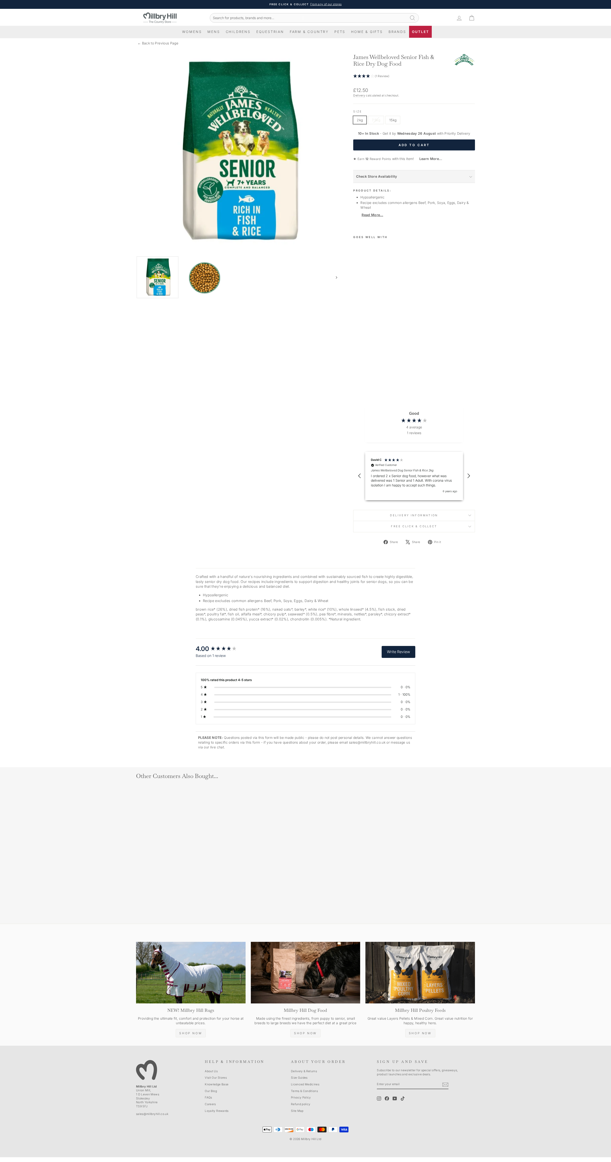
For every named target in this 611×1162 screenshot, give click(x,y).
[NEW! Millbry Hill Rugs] (191, 972)
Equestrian (270, 32)
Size (357, 111)
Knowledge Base (216, 1084)
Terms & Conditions (304, 1091)
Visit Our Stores (216, 1077)
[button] (414, 76)
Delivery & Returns (304, 1071)
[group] (221, 649)
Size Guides (299, 1077)
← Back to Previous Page (157, 43)
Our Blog (211, 1091)
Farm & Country (309, 32)
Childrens (238, 32)
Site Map (297, 1111)
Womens (192, 32)
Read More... (372, 215)
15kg (392, 120)
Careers (210, 1104)
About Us (211, 1071)
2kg (360, 120)
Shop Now (190, 1033)
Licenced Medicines (305, 1084)
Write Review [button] (398, 651)
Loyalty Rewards (216, 1111)
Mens (213, 32)
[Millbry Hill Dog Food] (305, 972)
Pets (339, 32)
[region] (414, 476)
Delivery (359, 95)
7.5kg (376, 120)
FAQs (208, 1097)
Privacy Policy (301, 1097)
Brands (397, 32)
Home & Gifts (367, 32)
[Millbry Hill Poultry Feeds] (420, 972)
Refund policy (301, 1104)
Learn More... (428, 159)
